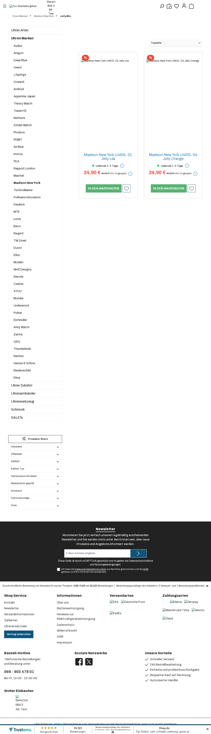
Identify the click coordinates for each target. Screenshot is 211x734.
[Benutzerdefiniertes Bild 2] (11, 703)
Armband (16, 490)
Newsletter (11, 608)
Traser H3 (20, 110)
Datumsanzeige (20, 498)
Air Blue (19, 146)
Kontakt (9, 602)
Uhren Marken (22, 38)
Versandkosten (96, 723)
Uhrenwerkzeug (22, 401)
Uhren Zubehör (22, 385)
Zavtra (18, 334)
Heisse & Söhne (24, 363)
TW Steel (20, 240)
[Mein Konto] (184, 6)
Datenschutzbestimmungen (90, 569)
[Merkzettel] (176, 6)
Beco (17, 226)
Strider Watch (23, 125)
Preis (14, 505)
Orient (18, 67)
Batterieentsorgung (70, 608)
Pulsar (18, 312)
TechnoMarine (23, 190)
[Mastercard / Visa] (175, 611)
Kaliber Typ (17, 468)
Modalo (18, 262)
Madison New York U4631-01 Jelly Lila (108, 157)
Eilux (17, 255)
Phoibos (19, 132)
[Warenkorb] (191, 6)
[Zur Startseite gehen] (25, 6)
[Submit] (138, 553)
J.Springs (20, 74)
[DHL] (114, 604)
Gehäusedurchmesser (24, 476)
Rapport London (24, 168)
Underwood (21, 305)
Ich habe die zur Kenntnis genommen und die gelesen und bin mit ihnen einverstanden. (104, 570)
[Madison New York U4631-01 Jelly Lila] (108, 101)
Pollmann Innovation (27, 197)
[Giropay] (191, 603)
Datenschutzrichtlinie (141, 560)
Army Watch (21, 327)
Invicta (18, 154)
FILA (16, 161)
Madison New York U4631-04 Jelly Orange (173, 157)
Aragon (18, 53)
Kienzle (18, 276)
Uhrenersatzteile (15, 626)
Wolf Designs (23, 269)
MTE (17, 211)
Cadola (18, 283)
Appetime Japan (24, 96)
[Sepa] (167, 619)
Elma (17, 377)
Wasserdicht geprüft (22, 483)
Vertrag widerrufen (19, 634)
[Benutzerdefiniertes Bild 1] (5, 703)
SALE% (17, 417)
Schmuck (18, 409)
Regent (19, 233)
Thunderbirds (22, 348)
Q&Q (17, 341)
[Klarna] (176, 603)
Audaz (18, 45)
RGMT (18, 139)
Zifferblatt (16, 454)
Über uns (63, 602)
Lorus (17, 219)
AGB (145, 569)
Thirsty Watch (23, 103)
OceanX (19, 81)
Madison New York (27, 182)
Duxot (18, 247)
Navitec (19, 356)
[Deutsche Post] (133, 604)
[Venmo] (198, 611)
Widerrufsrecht (67, 630)
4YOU (18, 291)
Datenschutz (66, 624)
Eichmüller (20, 320)
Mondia (18, 298)
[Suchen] (161, 6)
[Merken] (126, 188)
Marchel (19, 175)
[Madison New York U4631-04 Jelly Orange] (173, 101)
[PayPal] (167, 603)
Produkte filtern (37, 439)
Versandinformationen (19, 614)
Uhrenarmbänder (23, 393)
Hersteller (16, 446)
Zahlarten (10, 620)
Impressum (64, 642)
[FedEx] (116, 615)
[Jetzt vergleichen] (169, 6)
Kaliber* (15, 461)
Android (19, 89)
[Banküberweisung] (162, 603)
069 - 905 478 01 (19, 672)
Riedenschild (22, 370)
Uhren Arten (19, 30)
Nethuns (19, 118)
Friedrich (19, 204)
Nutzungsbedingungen (108, 564)
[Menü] (4, 6)
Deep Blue (20, 60)
